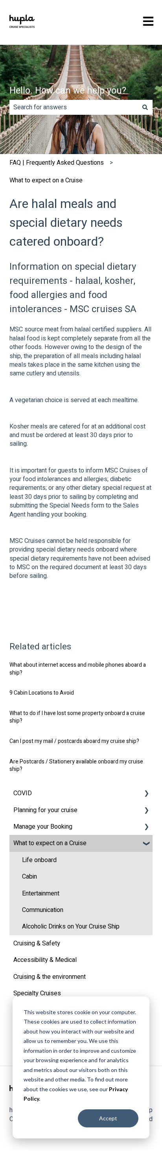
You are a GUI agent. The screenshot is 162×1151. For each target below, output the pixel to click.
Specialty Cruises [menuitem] (37, 993)
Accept (108, 1118)
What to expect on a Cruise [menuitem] (50, 843)
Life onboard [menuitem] (39, 860)
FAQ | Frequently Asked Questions (56, 162)
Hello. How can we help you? (67, 90)
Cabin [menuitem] (29, 876)
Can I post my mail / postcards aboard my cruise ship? (74, 741)
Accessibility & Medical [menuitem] (45, 960)
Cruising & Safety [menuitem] (36, 943)
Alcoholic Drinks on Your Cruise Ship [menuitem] (71, 926)
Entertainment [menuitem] (40, 893)
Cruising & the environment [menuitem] (49, 977)
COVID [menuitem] (22, 793)
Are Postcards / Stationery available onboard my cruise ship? (76, 766)
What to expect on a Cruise (46, 180)
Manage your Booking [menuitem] (42, 826)
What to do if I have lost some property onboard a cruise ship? (77, 717)
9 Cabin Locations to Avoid (41, 693)
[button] (146, 794)
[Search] (145, 107)
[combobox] (73, 107)
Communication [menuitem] (42, 910)
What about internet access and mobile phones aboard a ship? (77, 669)
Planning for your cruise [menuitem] (45, 810)
